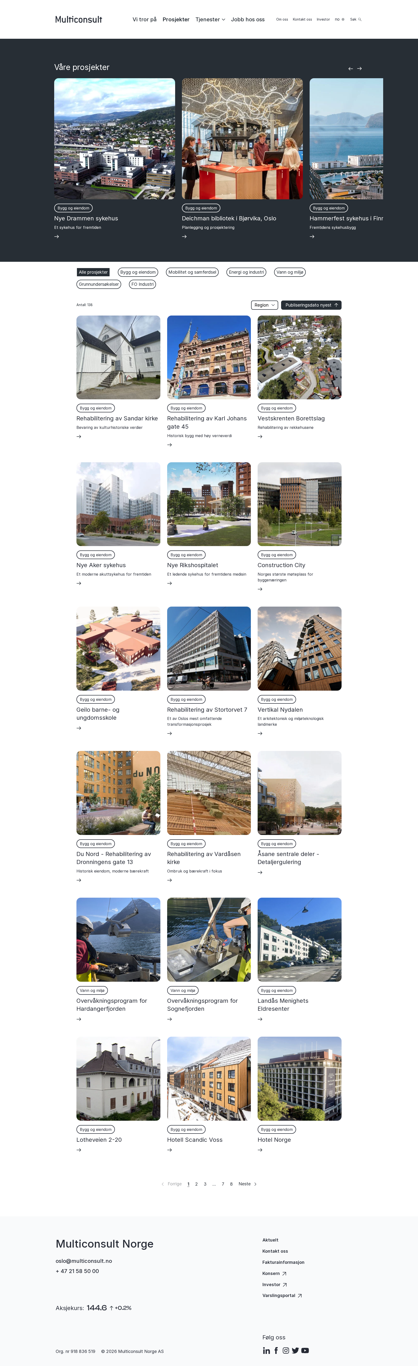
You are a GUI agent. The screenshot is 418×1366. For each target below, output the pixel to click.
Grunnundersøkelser (99, 284)
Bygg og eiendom (138, 272)
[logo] (79, 19)
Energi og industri (246, 272)
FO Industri (142, 284)
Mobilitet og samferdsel (192, 272)
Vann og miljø (289, 272)
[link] (145, 19)
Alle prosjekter (93, 272)
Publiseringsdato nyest (308, 305)
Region (261, 305)
